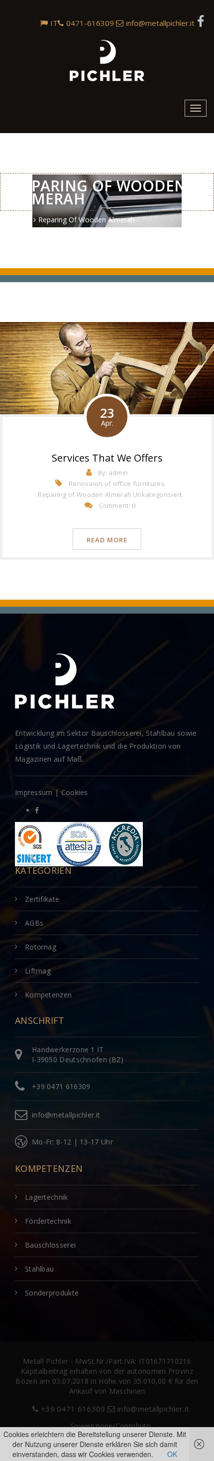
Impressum (34, 792)
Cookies (74, 792)
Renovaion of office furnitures (117, 483)
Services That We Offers (107, 458)
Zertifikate (42, 899)
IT (54, 23)
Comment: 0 (117, 505)
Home (20, 219)
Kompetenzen (48, 994)
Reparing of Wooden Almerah (84, 494)
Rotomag (40, 947)
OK (172, 1454)
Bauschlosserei (50, 1245)
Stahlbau (39, 1269)
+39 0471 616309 (61, 1086)
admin (118, 472)
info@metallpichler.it (160, 23)
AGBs (34, 923)
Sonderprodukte (52, 1293)
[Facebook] (200, 20)
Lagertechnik (46, 1197)
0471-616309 (90, 23)
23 (107, 416)
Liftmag (38, 970)
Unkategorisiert (157, 494)
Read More (107, 539)
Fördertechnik (48, 1221)
